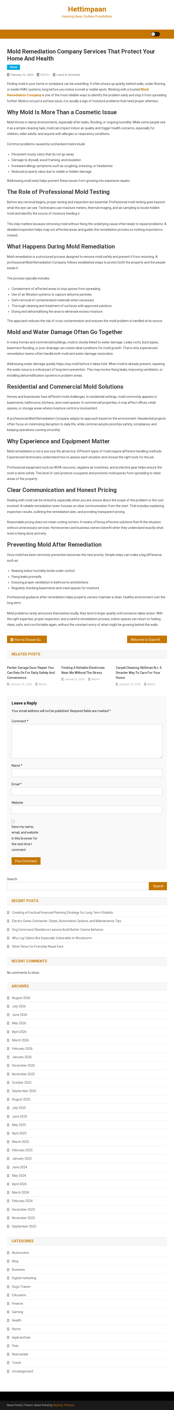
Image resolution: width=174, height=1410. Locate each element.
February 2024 (22, 1201)
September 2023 (24, 1226)
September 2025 (24, 1091)
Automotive (20, 1253)
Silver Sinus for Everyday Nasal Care (37, 946)
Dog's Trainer (21, 1286)
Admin (45, 74)
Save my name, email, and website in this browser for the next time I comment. (25, 838)
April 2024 (19, 1184)
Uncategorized (22, 1371)
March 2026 (20, 1040)
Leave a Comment (68, 74)
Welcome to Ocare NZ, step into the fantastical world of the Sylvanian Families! (149, 640)
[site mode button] (155, 34)
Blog (15, 1261)
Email (17, 784)
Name (17, 765)
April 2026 (19, 1032)
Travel (16, 1362)
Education (19, 1295)
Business (18, 1269)
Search (12, 879)
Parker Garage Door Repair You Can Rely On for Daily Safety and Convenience (31, 673)
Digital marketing (24, 1278)
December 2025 (23, 1065)
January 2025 (22, 1158)
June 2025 (19, 1116)
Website (17, 802)
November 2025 (23, 1074)
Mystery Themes (63, 1405)
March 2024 (20, 1192)
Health (16, 1320)
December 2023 (23, 1209)
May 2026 (19, 1023)
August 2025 (21, 1099)
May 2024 (19, 1175)
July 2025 (19, 1108)
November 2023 (23, 1218)
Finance (17, 1303)
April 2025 (19, 1133)
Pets (15, 1346)
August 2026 (21, 998)
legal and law (21, 1337)
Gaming (17, 1312)
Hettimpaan (87, 9)
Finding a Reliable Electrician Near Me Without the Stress (83, 670)
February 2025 (22, 1150)
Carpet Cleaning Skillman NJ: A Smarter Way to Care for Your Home (139, 673)
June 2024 (19, 1167)
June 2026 (19, 1015)
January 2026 (22, 1057)
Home (13, 67)
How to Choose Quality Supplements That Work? (30, 640)
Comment (20, 721)
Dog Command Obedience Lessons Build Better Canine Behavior (58, 929)
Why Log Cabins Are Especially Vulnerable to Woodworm (52, 938)
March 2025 (20, 1142)
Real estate (20, 1354)
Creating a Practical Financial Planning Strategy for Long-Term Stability (62, 912)
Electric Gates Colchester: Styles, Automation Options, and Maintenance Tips (66, 921)
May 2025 (19, 1125)
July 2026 (19, 1006)
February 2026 (22, 1048)
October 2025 (21, 1082)
